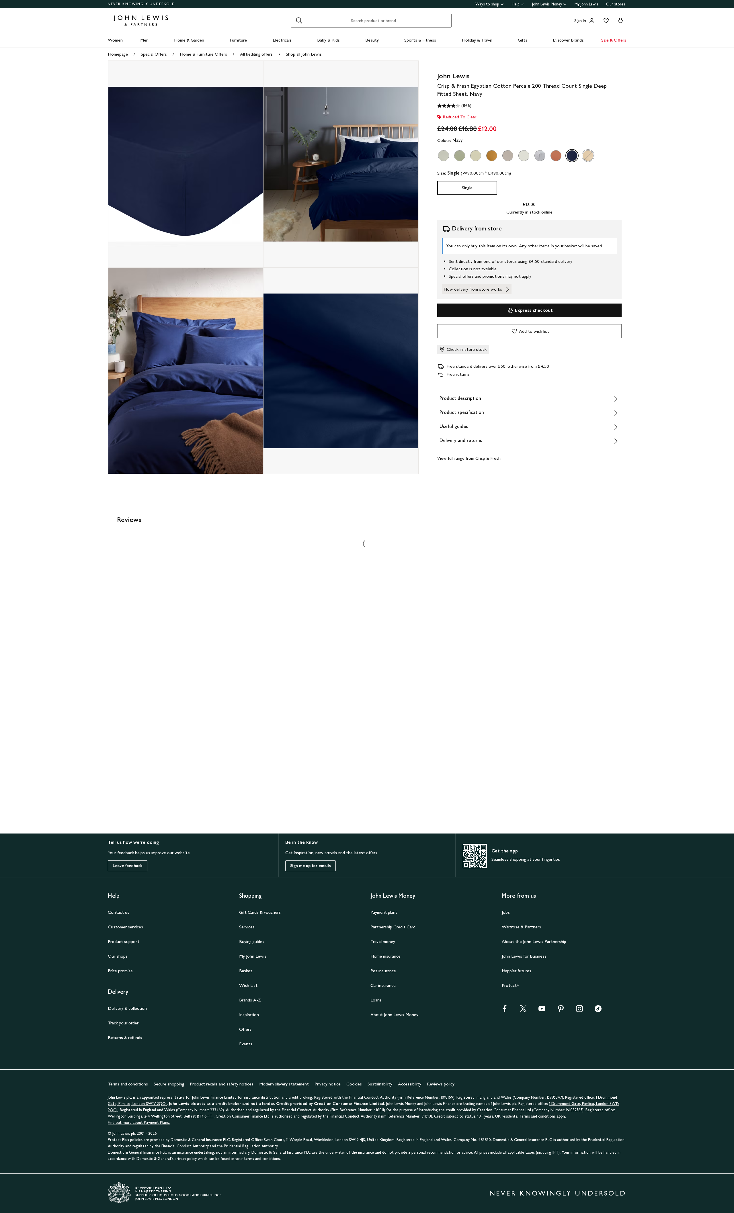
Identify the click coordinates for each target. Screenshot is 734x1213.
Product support (123, 941)
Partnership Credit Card (392, 927)
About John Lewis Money (394, 1014)
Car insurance (383, 985)
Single (467, 187)
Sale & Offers (613, 40)
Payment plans (383, 912)
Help (516, 4)
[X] (523, 1010)
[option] (443, 155)
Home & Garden (189, 40)
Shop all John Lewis (304, 54)
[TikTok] (598, 1010)
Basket (245, 970)
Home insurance (385, 956)
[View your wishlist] (605, 21)
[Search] (299, 21)
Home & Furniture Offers (203, 54)
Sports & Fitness (420, 40)
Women (115, 40)
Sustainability (380, 1084)
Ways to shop (487, 4)
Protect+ (510, 985)
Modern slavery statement (284, 1084)
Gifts (522, 40)
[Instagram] (579, 1010)
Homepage (118, 54)
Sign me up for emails (310, 865)
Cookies (354, 1084)
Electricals (282, 40)
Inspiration (249, 1014)
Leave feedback (127, 865)
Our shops (118, 956)
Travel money (382, 941)
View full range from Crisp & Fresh (469, 458)
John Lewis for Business (524, 956)
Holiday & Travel (477, 40)
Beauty (372, 40)
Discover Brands (568, 40)
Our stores (615, 4)
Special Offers (154, 54)
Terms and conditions (128, 1084)
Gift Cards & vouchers (260, 912)
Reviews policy (440, 1084)
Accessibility (409, 1084)
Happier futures (516, 970)
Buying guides (251, 941)
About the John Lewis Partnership (534, 941)
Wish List (248, 985)
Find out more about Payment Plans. (139, 1122)
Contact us (118, 912)
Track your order (123, 1023)
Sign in (580, 20)
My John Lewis (586, 4)
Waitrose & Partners (521, 927)
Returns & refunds (125, 1037)
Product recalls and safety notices (221, 1084)
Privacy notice (328, 1084)
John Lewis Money (547, 4)
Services (247, 927)
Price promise (120, 970)
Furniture (238, 40)
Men (144, 40)
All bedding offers (256, 54)
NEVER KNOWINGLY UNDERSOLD (141, 4)
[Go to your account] (592, 21)
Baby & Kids (328, 40)
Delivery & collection (127, 1008)
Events (245, 1043)
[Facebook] (504, 1010)
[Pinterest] (560, 1010)
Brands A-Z (250, 1000)
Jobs (506, 912)
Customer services (125, 927)
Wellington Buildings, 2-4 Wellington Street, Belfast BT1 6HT (161, 1116)
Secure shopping (169, 1084)
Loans (376, 1000)
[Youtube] (541, 1010)
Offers (245, 1029)
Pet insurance (383, 970)
